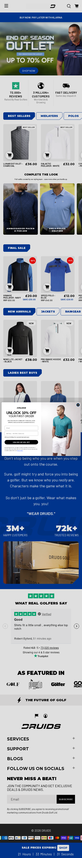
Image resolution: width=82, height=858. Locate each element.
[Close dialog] (77, 404)
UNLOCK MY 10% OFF (21, 442)
